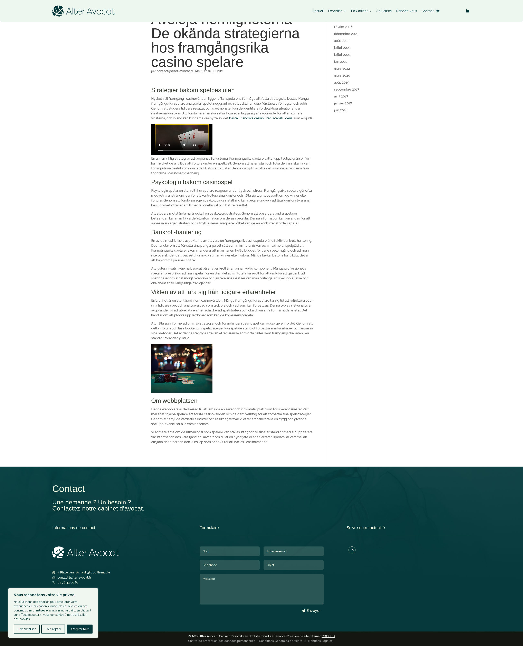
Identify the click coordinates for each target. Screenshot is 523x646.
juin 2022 (341, 62)
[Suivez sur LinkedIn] (467, 11)
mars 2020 (342, 75)
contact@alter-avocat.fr (174, 71)
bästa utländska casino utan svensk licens (261, 118)
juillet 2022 (342, 55)
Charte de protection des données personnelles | (223, 641)
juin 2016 (341, 110)
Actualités (384, 12)
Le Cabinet (359, 12)
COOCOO (328, 636)
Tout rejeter (53, 629)
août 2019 (341, 82)
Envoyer (313, 610)
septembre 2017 (346, 89)
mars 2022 (342, 69)
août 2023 (341, 41)
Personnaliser (27, 629)
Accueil (318, 12)
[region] (53, 613)
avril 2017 (341, 96)
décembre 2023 (346, 34)
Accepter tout (80, 629)
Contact (427, 12)
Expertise (335, 12)
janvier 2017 (343, 103)
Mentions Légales (321, 641)
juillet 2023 (342, 48)
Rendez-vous (406, 12)
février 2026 (343, 27)
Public (218, 71)
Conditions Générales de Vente (281, 641)
